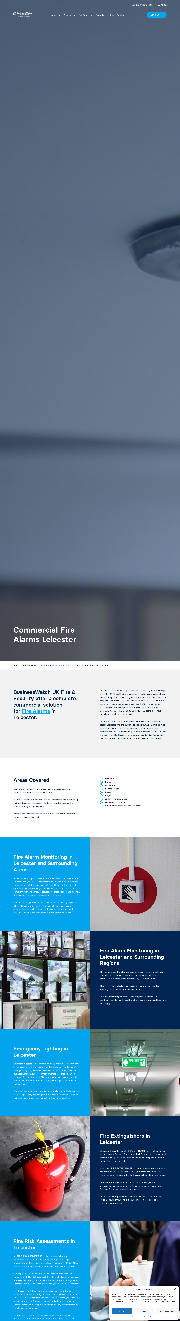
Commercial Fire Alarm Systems (55, 665)
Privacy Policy (149, 1317)
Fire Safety (84, 15)
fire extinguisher (138, 1151)
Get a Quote (157, 14)
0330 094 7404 (157, 5)
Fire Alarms (36, 711)
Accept (122, 1311)
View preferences (165, 1311)
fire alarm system (49, 878)
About (54, 15)
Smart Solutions (118, 15)
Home (16, 665)
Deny (144, 1311)
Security (100, 15)
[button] (174, 1289)
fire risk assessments (39, 1277)
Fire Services (29, 665)
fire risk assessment (29, 1256)
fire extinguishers (122, 1168)
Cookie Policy (137, 1317)
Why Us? (68, 15)
